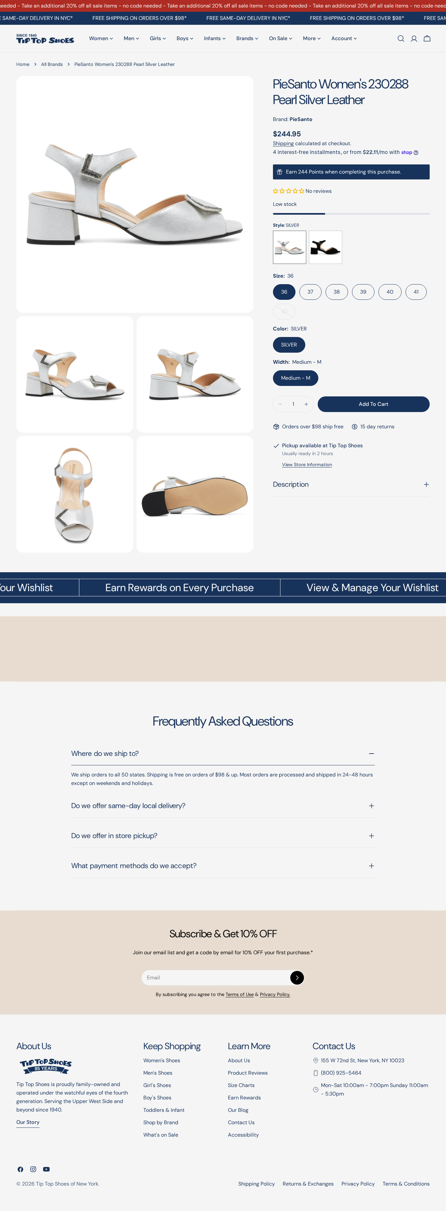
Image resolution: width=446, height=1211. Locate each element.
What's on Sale (160, 1134)
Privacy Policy (358, 1183)
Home (22, 64)
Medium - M (295, 378)
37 (310, 291)
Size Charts (241, 1085)
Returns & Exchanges (308, 1183)
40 (390, 291)
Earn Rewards (244, 1097)
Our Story (28, 1122)
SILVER (289, 344)
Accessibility (243, 1134)
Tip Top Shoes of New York (67, 1183)
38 (337, 291)
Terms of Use (240, 994)
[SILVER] (289, 247)
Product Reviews (248, 1072)
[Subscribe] (297, 978)
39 (363, 291)
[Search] (400, 38)
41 (416, 291)
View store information (307, 465)
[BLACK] (325, 247)
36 (284, 291)
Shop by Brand (160, 1122)
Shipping (283, 143)
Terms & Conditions (406, 1183)
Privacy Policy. (275, 994)
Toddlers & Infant (163, 1110)
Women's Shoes (161, 1060)
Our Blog (238, 1110)
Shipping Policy (256, 1183)
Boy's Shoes (157, 1097)
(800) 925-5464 (341, 1072)
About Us (239, 1060)
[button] (289, 191)
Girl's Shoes (157, 1085)
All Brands (52, 64)
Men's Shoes (157, 1072)
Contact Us (241, 1122)
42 (288, 313)
